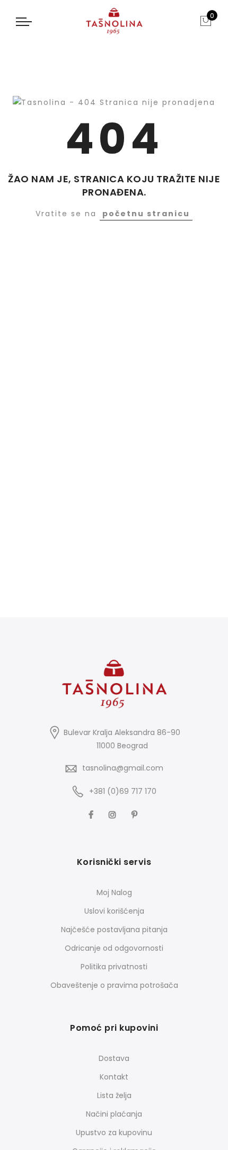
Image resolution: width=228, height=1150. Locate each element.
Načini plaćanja (114, 1114)
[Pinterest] (135, 814)
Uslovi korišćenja (114, 911)
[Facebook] (92, 814)
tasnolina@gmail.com (122, 768)
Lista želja (114, 1095)
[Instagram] (114, 814)
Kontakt (114, 1077)
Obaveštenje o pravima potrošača (114, 985)
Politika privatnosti (114, 966)
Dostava (114, 1058)
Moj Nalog (114, 892)
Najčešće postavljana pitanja (114, 929)
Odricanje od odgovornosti (114, 948)
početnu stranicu (146, 213)
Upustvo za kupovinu (114, 1132)
